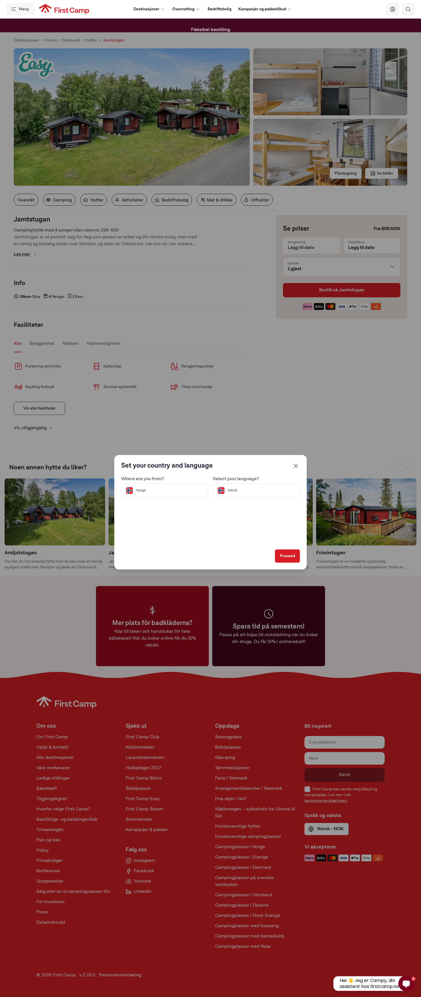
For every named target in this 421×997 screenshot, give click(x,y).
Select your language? (236, 479)
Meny (24, 9)
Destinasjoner (146, 9)
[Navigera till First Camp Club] (393, 9)
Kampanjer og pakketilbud (262, 9)
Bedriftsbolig (219, 9)
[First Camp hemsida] (64, 9)
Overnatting (183, 9)
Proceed (287, 556)
